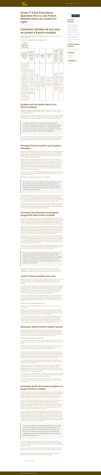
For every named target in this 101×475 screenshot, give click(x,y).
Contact (71, 3)
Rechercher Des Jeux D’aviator (73, 34)
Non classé (69, 63)
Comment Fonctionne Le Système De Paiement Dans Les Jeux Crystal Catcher (72, 26)
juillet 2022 (69, 57)
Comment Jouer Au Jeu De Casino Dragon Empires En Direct (33, 303)
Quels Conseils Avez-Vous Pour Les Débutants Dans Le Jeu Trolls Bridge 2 (35, 177)
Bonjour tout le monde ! (29, 460)
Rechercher (69, 13)
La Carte (75, 3)
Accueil (67, 3)
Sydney (35, 473)
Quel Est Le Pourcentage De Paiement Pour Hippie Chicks (32, 338)
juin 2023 (69, 55)
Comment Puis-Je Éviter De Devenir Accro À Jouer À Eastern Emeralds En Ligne (73, 31)
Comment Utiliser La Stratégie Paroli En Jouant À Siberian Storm (33, 40)
